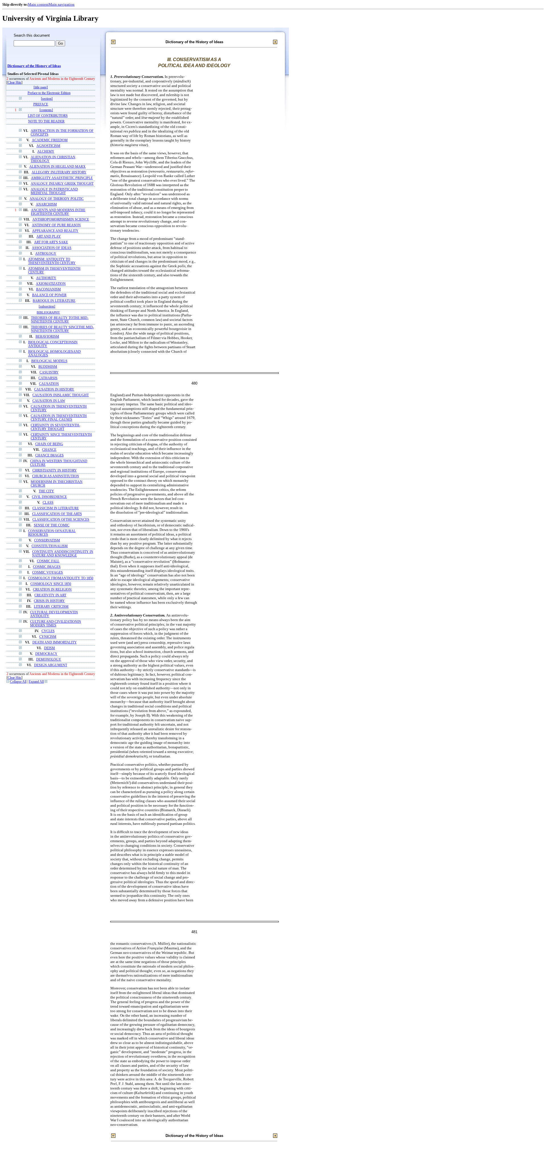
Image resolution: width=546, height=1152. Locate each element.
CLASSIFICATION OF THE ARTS (57, 514)
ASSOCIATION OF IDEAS (51, 248)
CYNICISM (47, 637)
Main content (38, 4)
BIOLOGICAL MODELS (49, 361)
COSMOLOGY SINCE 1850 (50, 584)
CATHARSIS (47, 378)
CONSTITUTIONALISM (50, 546)
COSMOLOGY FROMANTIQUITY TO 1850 (60, 578)
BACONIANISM (48, 289)
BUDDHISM (47, 367)
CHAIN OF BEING (49, 444)
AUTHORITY (46, 278)
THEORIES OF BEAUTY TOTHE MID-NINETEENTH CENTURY (59, 319)
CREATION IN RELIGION (52, 589)
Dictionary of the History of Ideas (34, 66)
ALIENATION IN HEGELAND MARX (57, 167)
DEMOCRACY (46, 654)
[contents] (46, 110)
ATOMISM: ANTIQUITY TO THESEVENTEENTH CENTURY (52, 261)
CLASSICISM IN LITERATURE (55, 508)
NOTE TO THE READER (46, 121)
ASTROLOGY (45, 254)
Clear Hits (14, 82)
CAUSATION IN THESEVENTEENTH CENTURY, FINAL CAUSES (59, 418)
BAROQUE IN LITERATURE (54, 301)
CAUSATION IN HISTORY (54, 389)
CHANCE (49, 450)
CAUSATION (49, 384)
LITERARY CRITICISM (51, 607)
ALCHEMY (45, 151)
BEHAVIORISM (47, 337)
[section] (47, 99)
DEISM (49, 648)
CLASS (48, 503)
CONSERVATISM (47, 540)
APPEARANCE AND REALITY (55, 231)
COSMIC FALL (48, 561)
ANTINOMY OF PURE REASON (56, 225)
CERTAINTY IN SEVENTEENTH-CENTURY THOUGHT (55, 427)
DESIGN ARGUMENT (50, 665)
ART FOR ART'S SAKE (51, 242)
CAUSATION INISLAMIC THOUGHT (60, 395)
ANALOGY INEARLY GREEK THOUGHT (62, 184)
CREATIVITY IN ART (50, 595)
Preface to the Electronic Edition (49, 93)
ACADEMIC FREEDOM (50, 140)
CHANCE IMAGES (49, 455)
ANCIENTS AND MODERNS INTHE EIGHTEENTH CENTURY (58, 212)
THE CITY (46, 491)
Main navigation (62, 4)
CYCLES (48, 631)
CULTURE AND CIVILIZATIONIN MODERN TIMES (55, 623)
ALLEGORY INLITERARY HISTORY (59, 172)
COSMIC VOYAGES (47, 572)
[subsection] (47, 306)
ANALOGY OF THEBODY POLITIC (57, 199)
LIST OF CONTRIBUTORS (48, 116)
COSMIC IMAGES (47, 567)
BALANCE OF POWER (49, 295)
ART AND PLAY (48, 236)
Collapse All (18, 682)
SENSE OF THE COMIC (51, 525)
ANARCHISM (46, 204)
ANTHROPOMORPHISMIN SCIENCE (60, 219)
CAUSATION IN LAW (48, 401)
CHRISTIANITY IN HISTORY (54, 470)
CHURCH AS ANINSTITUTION (55, 476)
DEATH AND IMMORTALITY (54, 642)
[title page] (41, 87)
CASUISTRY (49, 372)
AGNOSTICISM (48, 146)
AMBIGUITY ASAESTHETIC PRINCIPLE (62, 178)
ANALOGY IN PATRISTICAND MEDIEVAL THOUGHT (54, 191)
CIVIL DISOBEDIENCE (49, 497)
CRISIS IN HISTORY (49, 601)
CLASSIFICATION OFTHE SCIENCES (60, 520)
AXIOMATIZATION (51, 284)
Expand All (36, 682)
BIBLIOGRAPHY (48, 312)
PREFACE (40, 104)
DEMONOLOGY (48, 659)
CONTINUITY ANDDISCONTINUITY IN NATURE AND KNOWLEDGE (62, 553)
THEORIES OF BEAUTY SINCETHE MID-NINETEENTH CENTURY (62, 329)
